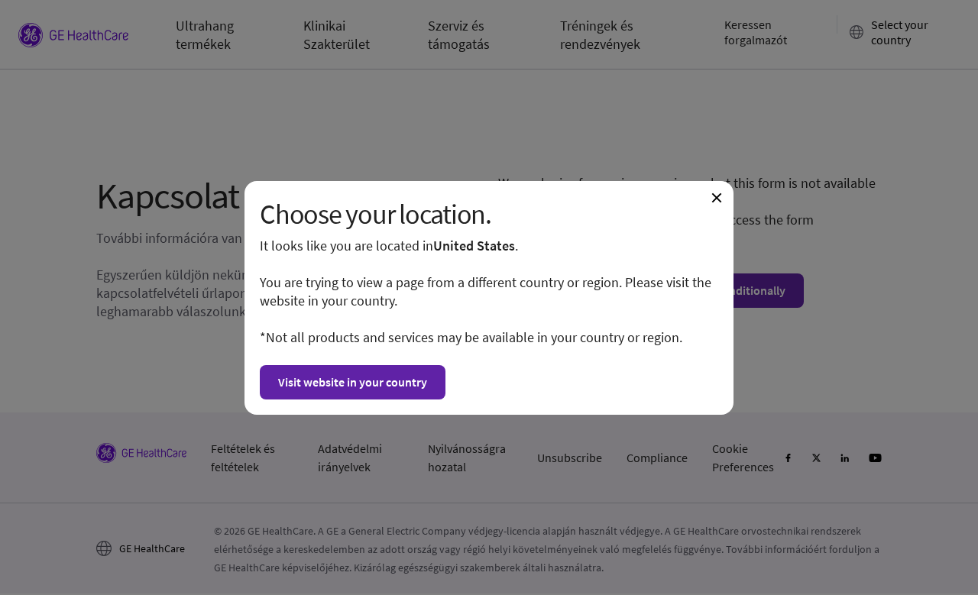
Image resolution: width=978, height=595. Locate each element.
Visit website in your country (352, 382)
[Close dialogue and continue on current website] (717, 198)
